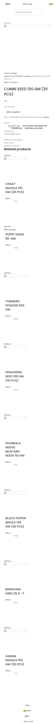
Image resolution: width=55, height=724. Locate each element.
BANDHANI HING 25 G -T (14, 591)
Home (6, 76)
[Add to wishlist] (8, 207)
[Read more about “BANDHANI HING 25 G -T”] (8, 615)
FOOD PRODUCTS (17, 76)
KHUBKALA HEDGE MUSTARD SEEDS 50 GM (14, 449)
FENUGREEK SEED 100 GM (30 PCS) (14, 376)
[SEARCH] (39, 12)
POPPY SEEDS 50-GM (14, 236)
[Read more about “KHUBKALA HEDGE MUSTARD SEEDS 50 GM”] (8, 477)
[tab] (14, 126)
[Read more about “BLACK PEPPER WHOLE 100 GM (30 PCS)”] (8, 548)
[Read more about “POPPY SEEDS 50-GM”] (8, 260)
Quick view (8, 220)
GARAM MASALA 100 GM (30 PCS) (14, 660)
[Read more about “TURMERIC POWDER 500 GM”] (8, 331)
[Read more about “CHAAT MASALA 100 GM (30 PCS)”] (8, 213)
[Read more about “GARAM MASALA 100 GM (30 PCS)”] (8, 686)
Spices (29, 76)
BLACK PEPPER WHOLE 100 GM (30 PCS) (15, 522)
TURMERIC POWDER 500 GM (14, 305)
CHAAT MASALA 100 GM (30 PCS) (14, 188)
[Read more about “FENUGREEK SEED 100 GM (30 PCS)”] (8, 402)
